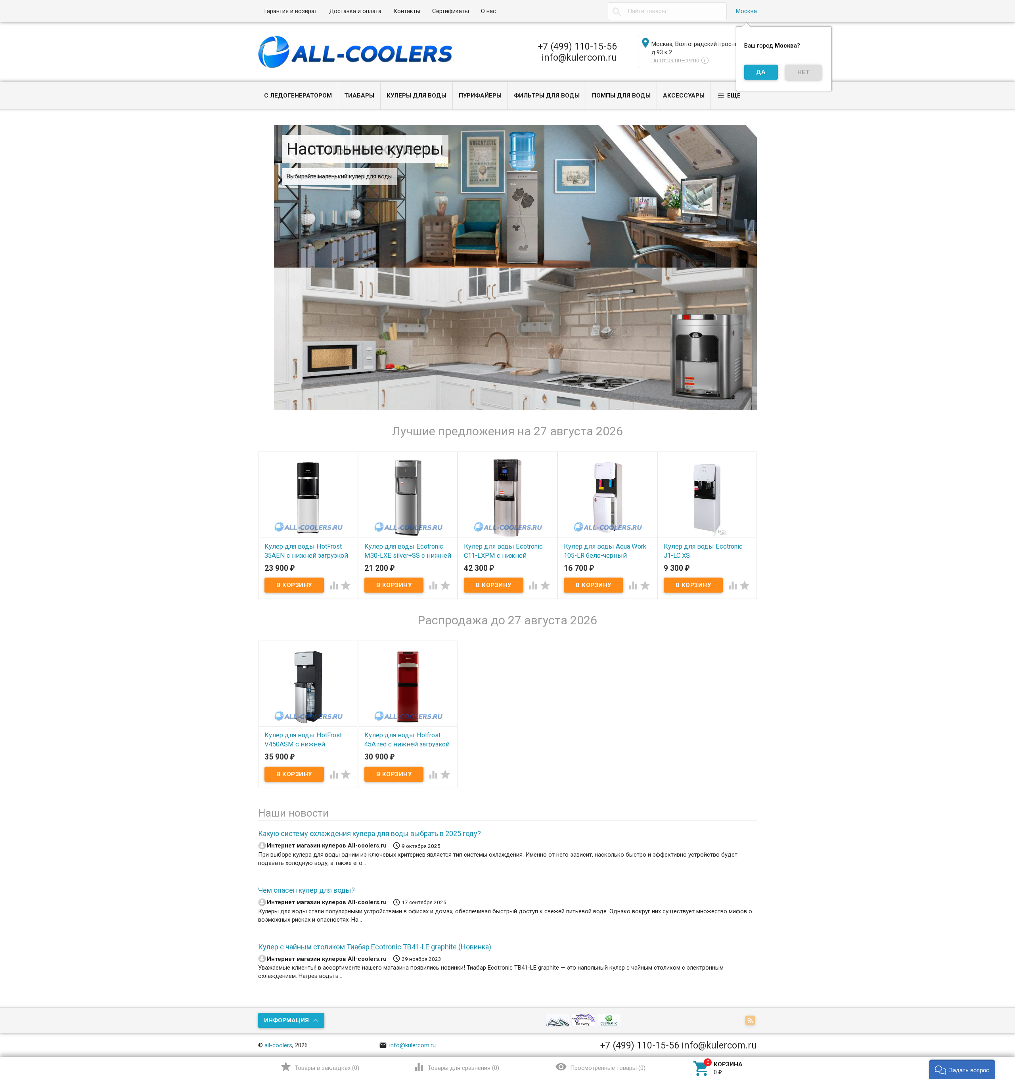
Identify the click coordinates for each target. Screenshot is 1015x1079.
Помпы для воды (621, 95)
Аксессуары (684, 95)
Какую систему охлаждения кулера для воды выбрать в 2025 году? (369, 833)
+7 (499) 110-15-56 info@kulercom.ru (577, 52)
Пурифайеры (480, 95)
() (320, 1067)
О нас (488, 11)
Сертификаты (450, 11)
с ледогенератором (298, 95)
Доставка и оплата (355, 11)
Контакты (406, 11)
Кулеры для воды (416, 95)
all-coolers (278, 1045)
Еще (729, 95)
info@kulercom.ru (407, 1045)
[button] (962, 1069)
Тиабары (359, 95)
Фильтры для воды (547, 95)
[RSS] (751, 1021)
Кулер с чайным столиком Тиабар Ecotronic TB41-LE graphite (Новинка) (374, 947)
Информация (286, 1020)
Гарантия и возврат (290, 11)
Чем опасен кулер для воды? (306, 890)
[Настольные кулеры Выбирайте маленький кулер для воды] (515, 339)
